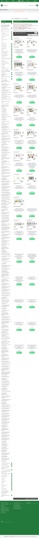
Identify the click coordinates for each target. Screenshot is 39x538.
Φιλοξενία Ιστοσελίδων (28, 536)
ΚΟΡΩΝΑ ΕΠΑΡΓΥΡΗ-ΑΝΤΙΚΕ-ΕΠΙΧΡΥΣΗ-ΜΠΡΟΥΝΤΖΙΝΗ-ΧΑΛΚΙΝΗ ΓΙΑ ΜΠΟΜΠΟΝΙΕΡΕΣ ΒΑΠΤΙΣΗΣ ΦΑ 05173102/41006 (32, 165)
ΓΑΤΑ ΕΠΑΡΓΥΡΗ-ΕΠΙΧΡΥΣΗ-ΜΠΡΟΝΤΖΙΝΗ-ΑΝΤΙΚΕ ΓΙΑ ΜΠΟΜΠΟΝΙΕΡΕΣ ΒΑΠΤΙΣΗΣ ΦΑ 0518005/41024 (32, 50)
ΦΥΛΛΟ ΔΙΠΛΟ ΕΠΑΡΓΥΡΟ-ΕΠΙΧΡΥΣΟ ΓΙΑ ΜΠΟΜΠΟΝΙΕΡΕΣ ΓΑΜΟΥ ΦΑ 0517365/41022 (32, 301)
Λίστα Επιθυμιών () (17, 506)
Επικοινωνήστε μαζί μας (4, 504)
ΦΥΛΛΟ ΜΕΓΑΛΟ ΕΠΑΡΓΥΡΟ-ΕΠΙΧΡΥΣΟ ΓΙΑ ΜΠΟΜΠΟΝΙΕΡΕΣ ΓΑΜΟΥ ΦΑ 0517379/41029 (19, 323)
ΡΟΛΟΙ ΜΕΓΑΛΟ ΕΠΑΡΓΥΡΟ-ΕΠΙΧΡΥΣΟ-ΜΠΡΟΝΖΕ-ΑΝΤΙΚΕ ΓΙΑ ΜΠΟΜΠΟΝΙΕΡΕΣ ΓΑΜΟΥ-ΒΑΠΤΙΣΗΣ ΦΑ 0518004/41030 (19, 256)
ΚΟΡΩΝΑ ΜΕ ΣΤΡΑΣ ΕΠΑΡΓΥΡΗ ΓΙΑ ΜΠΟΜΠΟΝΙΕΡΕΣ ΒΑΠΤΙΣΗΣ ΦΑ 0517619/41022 (19, 187)
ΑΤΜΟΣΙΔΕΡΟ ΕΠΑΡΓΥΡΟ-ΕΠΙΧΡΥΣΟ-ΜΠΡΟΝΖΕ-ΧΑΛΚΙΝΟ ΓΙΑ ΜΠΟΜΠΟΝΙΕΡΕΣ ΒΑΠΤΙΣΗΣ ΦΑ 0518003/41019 (19, 51)
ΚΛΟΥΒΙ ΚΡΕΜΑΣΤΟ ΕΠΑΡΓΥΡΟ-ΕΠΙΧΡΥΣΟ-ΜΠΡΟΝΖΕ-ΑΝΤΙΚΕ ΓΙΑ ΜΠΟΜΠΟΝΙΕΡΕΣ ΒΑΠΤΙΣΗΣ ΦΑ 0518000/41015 (32, 142)
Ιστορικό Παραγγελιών (17, 505)
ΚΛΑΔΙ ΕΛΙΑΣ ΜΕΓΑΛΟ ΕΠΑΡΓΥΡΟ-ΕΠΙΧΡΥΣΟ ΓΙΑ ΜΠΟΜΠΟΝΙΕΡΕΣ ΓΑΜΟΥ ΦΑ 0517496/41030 (32, 73)
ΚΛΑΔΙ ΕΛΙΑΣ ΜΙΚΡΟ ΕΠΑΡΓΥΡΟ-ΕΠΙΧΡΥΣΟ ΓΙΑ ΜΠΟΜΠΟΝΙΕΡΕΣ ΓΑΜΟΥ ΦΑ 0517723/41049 (19, 119)
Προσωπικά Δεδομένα (4, 508)
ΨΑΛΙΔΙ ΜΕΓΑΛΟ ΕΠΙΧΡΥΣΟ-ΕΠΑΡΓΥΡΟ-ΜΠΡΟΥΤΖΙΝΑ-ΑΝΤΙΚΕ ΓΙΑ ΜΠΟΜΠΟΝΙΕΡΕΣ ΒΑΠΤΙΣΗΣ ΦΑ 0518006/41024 (19, 347)
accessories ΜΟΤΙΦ (24, 18)
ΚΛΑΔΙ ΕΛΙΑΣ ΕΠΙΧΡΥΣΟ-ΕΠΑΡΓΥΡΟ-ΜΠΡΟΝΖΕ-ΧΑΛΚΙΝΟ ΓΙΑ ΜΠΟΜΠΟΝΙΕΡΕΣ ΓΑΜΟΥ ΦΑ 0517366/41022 (19, 74)
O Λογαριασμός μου (17, 504)
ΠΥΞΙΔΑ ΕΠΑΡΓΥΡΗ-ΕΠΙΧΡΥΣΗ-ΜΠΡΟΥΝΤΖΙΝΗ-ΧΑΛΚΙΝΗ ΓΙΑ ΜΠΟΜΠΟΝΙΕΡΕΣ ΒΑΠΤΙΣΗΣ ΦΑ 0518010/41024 (19, 233)
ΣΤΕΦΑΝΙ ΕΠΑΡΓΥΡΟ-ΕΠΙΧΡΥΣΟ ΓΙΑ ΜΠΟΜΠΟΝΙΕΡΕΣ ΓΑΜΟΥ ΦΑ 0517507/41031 (32, 278)
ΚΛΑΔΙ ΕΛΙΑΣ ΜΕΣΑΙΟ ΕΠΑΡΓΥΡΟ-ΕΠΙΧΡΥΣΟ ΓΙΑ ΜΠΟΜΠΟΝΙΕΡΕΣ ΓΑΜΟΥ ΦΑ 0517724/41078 (32, 96)
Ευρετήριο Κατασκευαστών (5, 507)
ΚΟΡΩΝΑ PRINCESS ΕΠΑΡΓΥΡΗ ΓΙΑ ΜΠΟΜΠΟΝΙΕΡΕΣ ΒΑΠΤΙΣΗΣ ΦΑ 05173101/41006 (19, 164)
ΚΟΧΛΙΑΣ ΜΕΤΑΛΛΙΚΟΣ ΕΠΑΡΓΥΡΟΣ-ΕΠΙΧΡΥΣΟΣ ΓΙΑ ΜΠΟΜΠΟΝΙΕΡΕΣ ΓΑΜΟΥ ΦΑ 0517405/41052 (32, 210)
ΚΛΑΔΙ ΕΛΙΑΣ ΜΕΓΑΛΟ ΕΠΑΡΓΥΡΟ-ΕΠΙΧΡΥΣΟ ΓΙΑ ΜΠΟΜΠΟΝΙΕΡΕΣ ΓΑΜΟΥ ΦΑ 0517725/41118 (19, 96)
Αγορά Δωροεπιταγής (17, 508)
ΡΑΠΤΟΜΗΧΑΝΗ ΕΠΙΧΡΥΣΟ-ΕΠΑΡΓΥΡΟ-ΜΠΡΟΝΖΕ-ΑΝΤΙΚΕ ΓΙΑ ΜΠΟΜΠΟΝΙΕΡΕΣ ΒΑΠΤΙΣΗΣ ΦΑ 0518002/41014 (32, 233)
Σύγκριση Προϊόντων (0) (21, 32)
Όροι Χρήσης (3, 506)
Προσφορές (3, 511)
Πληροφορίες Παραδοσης (5, 509)
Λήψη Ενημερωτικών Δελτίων (18, 507)
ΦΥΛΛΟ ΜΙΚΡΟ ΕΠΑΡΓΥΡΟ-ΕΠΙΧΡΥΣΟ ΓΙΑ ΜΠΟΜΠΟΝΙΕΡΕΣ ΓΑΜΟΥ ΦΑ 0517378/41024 (32, 323)
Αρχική (12, 18)
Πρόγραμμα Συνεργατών (5, 510)
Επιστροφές (3, 505)
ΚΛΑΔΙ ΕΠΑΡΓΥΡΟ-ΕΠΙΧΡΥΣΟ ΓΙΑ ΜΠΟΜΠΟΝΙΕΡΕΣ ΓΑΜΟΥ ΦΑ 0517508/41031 (32, 119)
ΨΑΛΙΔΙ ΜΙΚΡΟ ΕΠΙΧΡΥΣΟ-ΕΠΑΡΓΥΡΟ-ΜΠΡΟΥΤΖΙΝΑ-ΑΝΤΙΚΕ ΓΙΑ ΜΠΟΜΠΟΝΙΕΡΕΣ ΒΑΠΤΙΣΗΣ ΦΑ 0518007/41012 (32, 347)
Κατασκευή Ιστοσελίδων (19, 536)
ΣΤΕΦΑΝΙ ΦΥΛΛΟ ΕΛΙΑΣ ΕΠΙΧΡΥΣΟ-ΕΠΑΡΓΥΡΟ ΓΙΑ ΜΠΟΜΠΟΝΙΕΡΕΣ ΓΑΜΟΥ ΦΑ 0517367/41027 (19, 301)
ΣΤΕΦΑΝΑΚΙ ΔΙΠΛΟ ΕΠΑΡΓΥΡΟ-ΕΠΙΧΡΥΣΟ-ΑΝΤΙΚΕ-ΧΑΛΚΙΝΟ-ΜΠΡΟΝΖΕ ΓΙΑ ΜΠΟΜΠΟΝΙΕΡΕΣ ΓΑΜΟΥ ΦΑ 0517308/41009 (19, 279)
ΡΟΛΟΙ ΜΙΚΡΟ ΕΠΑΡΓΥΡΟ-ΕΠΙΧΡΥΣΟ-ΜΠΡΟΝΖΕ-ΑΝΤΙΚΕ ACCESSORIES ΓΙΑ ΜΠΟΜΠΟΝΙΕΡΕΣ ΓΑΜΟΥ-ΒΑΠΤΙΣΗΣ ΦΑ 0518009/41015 (32, 256)
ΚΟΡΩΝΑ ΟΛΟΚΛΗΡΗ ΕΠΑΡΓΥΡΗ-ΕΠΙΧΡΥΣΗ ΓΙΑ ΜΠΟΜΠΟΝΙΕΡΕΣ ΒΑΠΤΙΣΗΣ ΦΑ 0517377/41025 (19, 210)
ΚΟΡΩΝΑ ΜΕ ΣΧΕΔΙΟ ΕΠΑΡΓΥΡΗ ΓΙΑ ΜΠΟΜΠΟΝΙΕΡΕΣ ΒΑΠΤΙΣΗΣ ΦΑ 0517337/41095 (32, 187)
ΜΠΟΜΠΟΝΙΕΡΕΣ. (18, 18)
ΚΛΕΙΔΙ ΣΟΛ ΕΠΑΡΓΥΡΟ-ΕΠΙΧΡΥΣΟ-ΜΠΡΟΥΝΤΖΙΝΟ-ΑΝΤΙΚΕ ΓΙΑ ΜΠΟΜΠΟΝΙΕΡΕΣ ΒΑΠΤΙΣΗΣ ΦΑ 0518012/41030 (19, 142)
